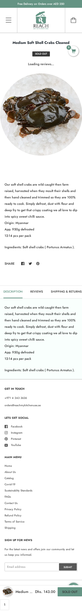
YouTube (16, 445)
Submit (68, 567)
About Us (10, 472)
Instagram (17, 433)
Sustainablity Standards (18, 490)
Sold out (69, 592)
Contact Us (11, 503)
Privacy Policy (13, 509)
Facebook (17, 426)
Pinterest (16, 439)
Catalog (9, 478)
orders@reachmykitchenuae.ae (23, 405)
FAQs (8, 497)
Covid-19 (10, 484)
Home (8, 466)
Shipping (10, 528)
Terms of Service (14, 522)
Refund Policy (13, 515)
